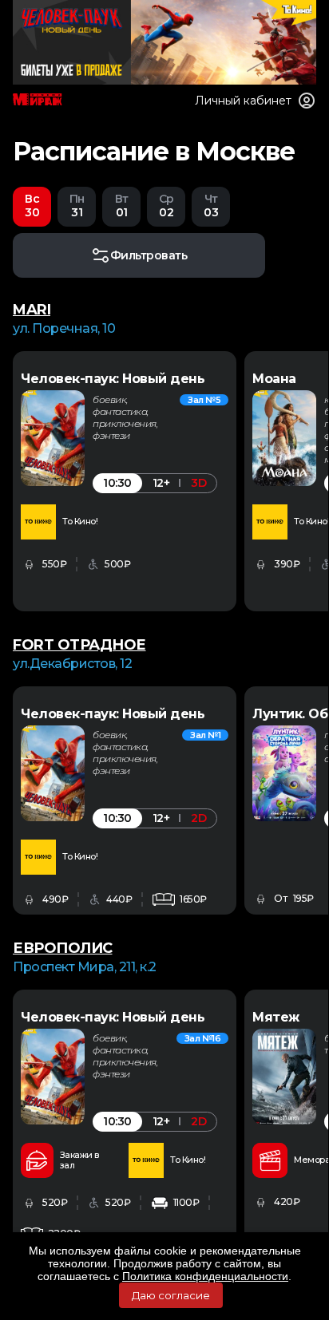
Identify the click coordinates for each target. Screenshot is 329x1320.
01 (122, 205)
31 (77, 205)
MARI (31, 309)
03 (211, 205)
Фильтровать (149, 255)
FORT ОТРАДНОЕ (79, 645)
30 (32, 205)
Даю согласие (171, 1295)
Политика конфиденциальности (205, 1276)
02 (166, 205)
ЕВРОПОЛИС (63, 948)
